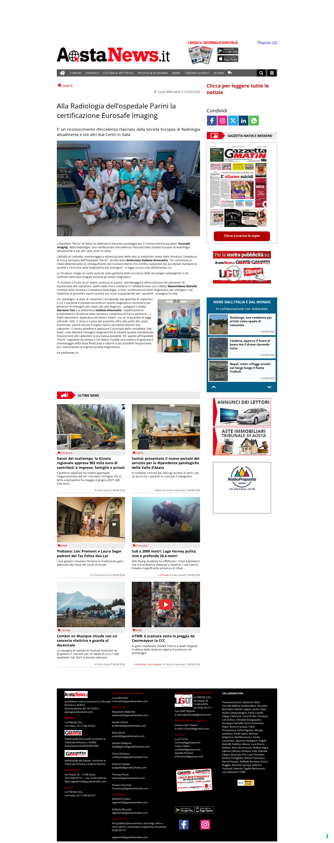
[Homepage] (62, 72)
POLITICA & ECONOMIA (153, 73)
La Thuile (163, 575)
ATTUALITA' (66, 453)
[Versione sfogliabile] (201, 52)
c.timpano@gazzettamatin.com (130, 757)
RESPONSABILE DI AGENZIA (190, 720)
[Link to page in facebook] (212, 120)
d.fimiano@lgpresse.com (189, 756)
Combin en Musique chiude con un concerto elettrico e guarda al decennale (87, 640)
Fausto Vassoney (175, 490)
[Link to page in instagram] (222, 120)
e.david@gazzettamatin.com (128, 736)
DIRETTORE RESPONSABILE (127, 693)
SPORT (176, 73)
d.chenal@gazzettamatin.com (129, 725)
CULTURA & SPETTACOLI (118, 73)
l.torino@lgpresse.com (187, 742)
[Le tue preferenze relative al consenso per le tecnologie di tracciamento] (327, 836)
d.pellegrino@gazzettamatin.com (131, 746)
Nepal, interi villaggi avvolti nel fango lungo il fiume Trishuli (250, 367)
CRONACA (92, 73)
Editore (69, 718)
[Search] (261, 72)
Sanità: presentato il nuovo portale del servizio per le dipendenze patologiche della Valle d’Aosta (165, 463)
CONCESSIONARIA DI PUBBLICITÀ (194, 692)
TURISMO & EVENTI (197, 73)
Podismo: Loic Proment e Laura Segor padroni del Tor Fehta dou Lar (89, 553)
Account (179, 734)
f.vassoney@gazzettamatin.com (130, 788)
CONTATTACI (119, 819)
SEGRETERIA (119, 794)
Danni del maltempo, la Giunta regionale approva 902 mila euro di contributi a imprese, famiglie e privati (91, 463)
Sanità (139, 453)
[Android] (228, 51)
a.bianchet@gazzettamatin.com (130, 715)
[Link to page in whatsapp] (254, 120)
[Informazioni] (230, 72)
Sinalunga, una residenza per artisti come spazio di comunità (251, 321)
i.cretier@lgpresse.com (188, 749)
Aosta (158, 490)
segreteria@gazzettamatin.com (88, 781)
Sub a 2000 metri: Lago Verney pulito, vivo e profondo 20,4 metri (164, 553)
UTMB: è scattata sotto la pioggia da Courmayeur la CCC (163, 638)
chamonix (140, 664)
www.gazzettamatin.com (79, 712)
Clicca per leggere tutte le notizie (238, 88)
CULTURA (65, 630)
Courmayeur (154, 664)
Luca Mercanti (169, 91)
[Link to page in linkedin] (243, 120)
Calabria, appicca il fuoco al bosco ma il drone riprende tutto (250, 344)
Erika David (103, 490)
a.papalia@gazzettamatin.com (129, 767)
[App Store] (228, 58)
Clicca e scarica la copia (242, 236)
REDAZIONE (71, 770)
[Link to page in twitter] (233, 120)
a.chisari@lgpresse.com (195, 728)
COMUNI (75, 73)
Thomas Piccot (101, 575)
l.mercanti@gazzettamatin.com (130, 701)
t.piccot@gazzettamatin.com (128, 778)
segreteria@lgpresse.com (196, 714)
